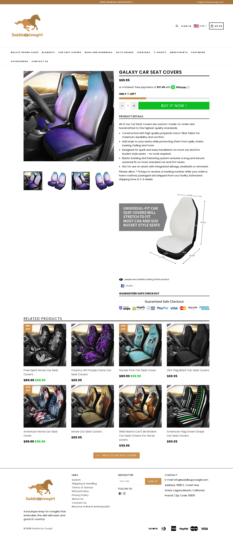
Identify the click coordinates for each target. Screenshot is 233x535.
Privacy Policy (80, 495)
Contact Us (40, 61)
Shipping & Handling (84, 483)
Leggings (143, 52)
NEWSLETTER (125, 475)
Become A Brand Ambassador (91, 506)
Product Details (131, 116)
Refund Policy (80, 491)
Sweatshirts (179, 52)
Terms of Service (82, 487)
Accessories (19, 61)
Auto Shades (125, 52)
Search (76, 480)
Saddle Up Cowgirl (42, 528)
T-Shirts (160, 52)
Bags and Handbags (99, 52)
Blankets (48, 52)
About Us (77, 499)
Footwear (198, 52)
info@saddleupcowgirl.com (210, 2)
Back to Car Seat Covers (119, 455)
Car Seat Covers (69, 52)
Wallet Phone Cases (25, 52)
